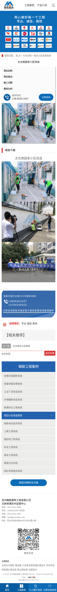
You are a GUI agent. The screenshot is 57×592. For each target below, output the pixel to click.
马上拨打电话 (35, 590)
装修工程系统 (11, 455)
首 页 (18, 55)
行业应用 (27, 55)
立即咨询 (46, 97)
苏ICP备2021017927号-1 (28, 580)
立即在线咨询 (49, 590)
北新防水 (32, 569)
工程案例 (29, 5)
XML (24, 577)
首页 (7, 590)
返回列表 (49, 353)
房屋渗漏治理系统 (13, 383)
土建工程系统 (11, 431)
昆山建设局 (22, 569)
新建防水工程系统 (13, 407)
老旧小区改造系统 (42, 55)
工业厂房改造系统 (13, 391)
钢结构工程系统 (12, 439)
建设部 (18, 565)
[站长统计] (31, 577)
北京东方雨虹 (8, 565)
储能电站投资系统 (13, 423)
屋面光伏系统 (11, 463)
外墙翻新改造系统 (13, 399)
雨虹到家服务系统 (13, 471)
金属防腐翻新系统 (13, 375)
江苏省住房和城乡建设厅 (33, 565)
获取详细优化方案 (28, 482)
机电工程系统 (11, 447)
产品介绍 (42, 5)
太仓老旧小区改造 (21, 346)
